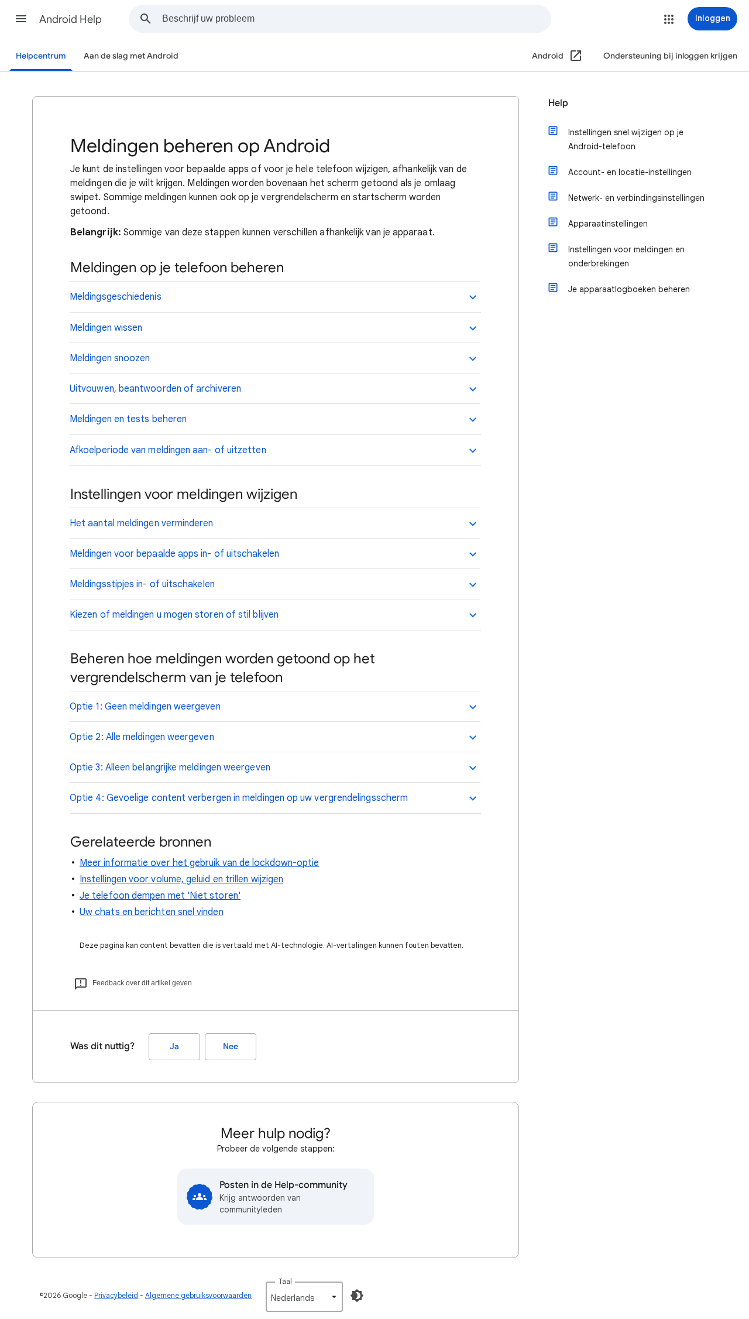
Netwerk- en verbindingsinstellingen (636, 198)
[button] (21, 19)
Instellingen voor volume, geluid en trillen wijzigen (181, 879)
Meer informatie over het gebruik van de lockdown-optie (199, 863)
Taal (285, 1281)
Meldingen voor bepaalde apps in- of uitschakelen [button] (174, 554)
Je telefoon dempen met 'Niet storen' (160, 896)
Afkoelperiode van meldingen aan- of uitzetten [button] (168, 450)
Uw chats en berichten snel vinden (152, 912)
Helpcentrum (41, 56)
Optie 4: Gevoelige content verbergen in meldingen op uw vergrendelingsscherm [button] (239, 798)
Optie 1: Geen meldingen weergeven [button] (145, 706)
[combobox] (356, 18)
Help (558, 103)
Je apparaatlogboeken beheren (629, 289)
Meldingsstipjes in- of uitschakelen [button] (142, 584)
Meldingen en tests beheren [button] (128, 419)
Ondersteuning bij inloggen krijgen (670, 56)
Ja (174, 1046)
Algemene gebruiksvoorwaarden (198, 1295)
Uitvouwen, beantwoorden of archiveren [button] (155, 389)
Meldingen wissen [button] (106, 328)
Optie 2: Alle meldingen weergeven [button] (142, 737)
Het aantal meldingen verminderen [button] (142, 523)
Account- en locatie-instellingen (630, 172)
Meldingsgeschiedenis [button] (116, 297)
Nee (230, 1046)
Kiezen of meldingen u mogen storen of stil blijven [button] (174, 615)
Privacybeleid (116, 1295)
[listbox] (304, 1297)
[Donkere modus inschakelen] (357, 1296)
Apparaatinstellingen (608, 223)
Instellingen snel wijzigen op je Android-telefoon (625, 139)
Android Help (70, 19)
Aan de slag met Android (131, 56)
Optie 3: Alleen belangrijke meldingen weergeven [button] (170, 767)
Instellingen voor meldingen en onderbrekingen (626, 256)
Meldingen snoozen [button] (110, 358)
